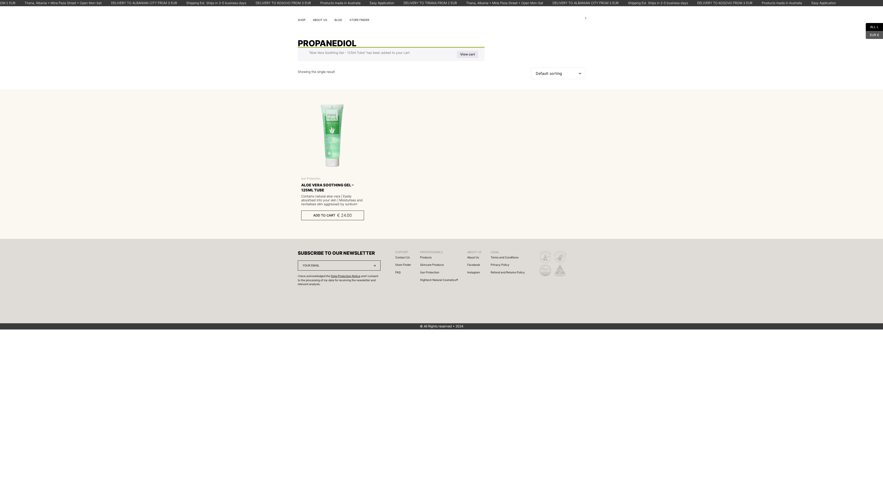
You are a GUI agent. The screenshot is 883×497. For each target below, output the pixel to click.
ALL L (872, 26)
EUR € (872, 34)
